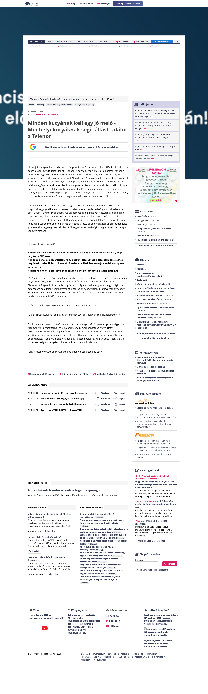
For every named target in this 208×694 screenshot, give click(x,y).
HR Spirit (94, 46)
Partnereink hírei (151, 394)
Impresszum (99, 653)
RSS (82, 653)
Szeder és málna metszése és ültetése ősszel (155, 409)
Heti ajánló (146, 104)
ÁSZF (88, 653)
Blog (71, 3)
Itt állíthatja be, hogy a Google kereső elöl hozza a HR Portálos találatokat (81, 147)
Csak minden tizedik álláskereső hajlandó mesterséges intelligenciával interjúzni (100, 579)
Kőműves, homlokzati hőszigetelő (153, 284)
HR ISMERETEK (64, 41)
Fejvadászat (65, 46)
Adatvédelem (151, 653)
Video (36, 610)
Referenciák (113, 653)
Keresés (139, 560)
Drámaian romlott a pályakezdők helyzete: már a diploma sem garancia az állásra (104, 530)
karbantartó (143, 268)
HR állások (146, 211)
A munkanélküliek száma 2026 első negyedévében (97, 515)
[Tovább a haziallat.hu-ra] (156, 435)
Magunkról (126, 653)
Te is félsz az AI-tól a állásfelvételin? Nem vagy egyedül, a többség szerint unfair (102, 554)
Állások (144, 260)
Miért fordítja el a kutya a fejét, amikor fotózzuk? (155, 455)
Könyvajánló (79, 610)
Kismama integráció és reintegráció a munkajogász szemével (155, 379)
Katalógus (103, 3)
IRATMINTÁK (141, 41)
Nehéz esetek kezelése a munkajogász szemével (155, 372)
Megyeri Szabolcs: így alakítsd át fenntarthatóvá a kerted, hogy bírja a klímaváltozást (154, 424)
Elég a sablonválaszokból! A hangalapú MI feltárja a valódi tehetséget (100, 566)
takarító (141, 264)
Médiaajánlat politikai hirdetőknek (151, 656)
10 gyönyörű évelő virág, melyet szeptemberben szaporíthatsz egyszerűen (156, 416)
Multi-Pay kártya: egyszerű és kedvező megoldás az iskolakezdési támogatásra (153, 137)
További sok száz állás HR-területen (156, 245)
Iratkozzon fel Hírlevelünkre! (44, 374)
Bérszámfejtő (148, 216)
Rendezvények (148, 352)
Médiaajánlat (110, 656)
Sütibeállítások (126, 656)
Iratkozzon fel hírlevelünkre (93, 659)
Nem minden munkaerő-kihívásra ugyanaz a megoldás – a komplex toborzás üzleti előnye (156, 125)
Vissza (154, 46)
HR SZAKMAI (36, 41)
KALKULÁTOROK (86, 41)
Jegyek (122, 393)
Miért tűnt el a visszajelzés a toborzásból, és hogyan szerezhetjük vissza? (101, 572)
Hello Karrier (126, 46)
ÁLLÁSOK (123, 41)
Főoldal (33, 99)
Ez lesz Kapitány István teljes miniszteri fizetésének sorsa (99, 560)
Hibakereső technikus (152, 303)
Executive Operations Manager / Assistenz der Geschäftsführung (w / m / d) (155, 324)
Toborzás (36, 46)
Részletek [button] (105, 393)
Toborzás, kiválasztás (50, 99)
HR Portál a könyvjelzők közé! (76, 374)
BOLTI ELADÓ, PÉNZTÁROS (154, 299)
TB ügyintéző (148, 220)
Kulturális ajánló (158, 610)
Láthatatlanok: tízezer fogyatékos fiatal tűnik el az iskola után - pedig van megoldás (103, 536)
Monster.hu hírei (72, 99)
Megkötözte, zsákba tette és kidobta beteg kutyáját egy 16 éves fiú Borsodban (156, 449)
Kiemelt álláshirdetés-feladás (156, 338)
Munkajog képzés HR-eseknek (151, 366)
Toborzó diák (148, 235)
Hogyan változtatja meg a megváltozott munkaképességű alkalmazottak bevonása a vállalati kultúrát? (156, 484)
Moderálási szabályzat (90, 656)
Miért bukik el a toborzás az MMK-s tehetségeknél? (97, 548)
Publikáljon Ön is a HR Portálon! (110, 374)
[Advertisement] (78, 448)
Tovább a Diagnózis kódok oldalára (151, 569)
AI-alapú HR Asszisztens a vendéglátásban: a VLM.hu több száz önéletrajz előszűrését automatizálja (155, 113)
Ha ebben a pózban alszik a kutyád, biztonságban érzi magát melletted (153, 442)
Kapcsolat (138, 653)
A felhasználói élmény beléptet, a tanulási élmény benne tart (155, 504)
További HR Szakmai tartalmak (150, 540)
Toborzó (146, 224)
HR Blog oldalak (150, 470)
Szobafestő (142, 280)
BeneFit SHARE (162, 41)
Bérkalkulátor (86, 3)
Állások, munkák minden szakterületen (156, 333)
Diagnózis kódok (149, 554)
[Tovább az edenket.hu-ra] (156, 401)
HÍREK (50, 41)
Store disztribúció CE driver (155, 295)
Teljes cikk (50, 531)
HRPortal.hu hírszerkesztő (47, 114)
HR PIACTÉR (105, 41)
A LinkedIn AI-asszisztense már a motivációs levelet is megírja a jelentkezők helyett (102, 523)
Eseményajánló (37, 384)
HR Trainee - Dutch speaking (155, 239)
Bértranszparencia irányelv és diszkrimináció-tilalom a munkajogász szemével (155, 360)
